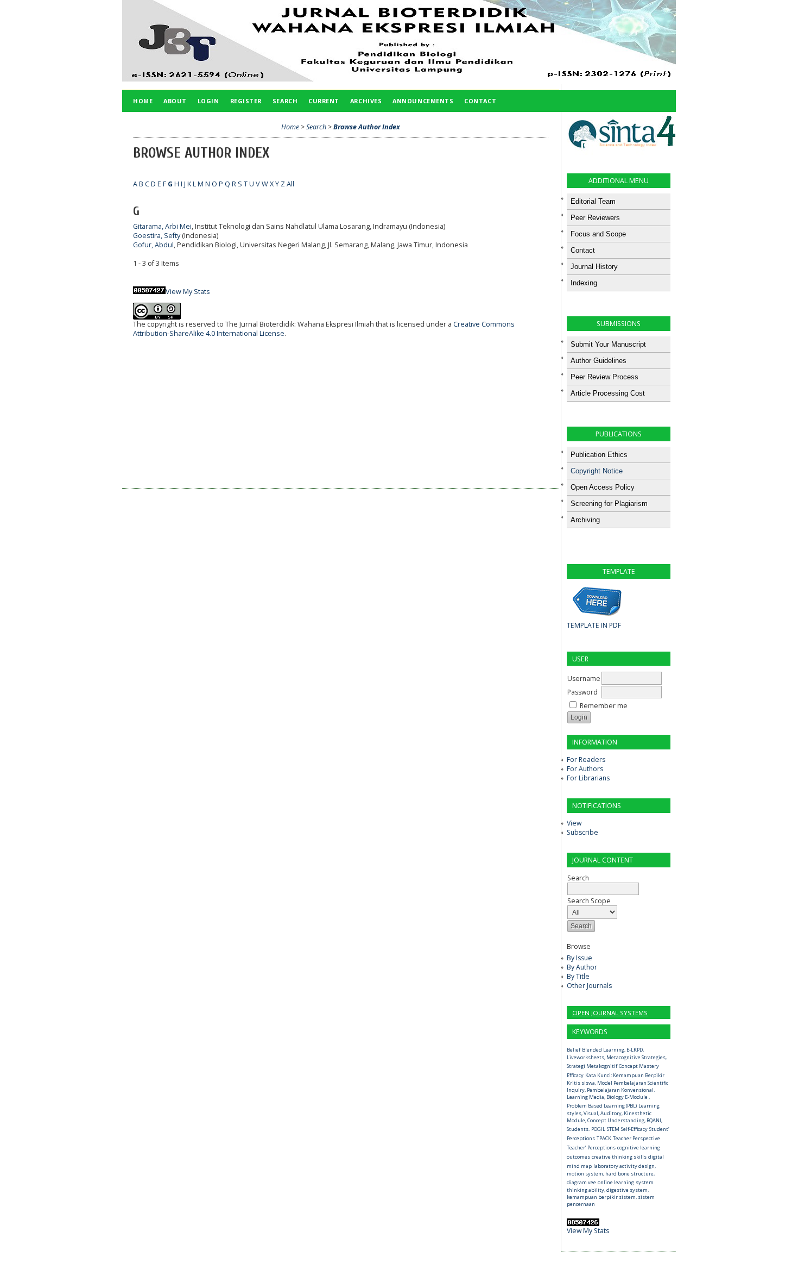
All (290, 184)
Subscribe (582, 832)
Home (143, 101)
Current (323, 101)
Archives (366, 101)
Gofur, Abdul (153, 244)
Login (208, 101)
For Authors (585, 768)
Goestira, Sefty (156, 235)
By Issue (579, 957)
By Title (578, 976)
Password (582, 692)
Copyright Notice (597, 471)
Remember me (604, 705)
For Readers (586, 759)
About (175, 101)
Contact (480, 101)
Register (246, 101)
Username (583, 678)
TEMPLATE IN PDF (594, 625)
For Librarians (588, 778)
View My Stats (588, 1230)
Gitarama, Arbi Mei (162, 226)
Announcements (422, 101)
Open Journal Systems (610, 1013)
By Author (582, 967)
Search (578, 878)
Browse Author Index (366, 127)
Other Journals (589, 985)
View (574, 823)
